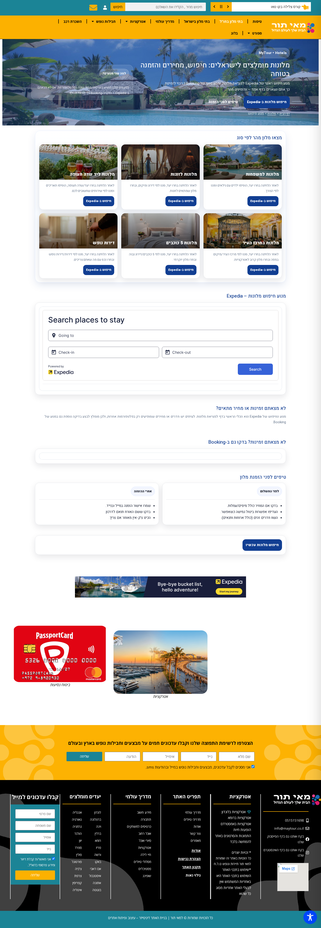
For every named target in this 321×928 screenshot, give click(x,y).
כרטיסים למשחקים (139, 826)
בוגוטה (96, 890)
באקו (98, 861)
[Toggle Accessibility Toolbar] (310, 917)
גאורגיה (77, 819)
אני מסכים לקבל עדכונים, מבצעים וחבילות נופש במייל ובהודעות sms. (198, 767)
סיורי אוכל (145, 840)
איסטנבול (95, 876)
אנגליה (77, 812)
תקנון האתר (191, 867)
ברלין (98, 833)
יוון (80, 840)
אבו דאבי (95, 868)
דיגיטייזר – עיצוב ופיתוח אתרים (129, 917)
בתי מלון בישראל (197, 21)
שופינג (147, 876)
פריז (98, 847)
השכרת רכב (72, 21)
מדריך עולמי (165, 21)
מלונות (271, 113)
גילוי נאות (193, 875)
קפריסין (77, 883)
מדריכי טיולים (192, 819)
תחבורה (146, 819)
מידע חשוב (144, 812)
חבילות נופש (106, 21)
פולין (79, 854)
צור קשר (195, 833)
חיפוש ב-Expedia (263, 201)
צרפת (78, 876)
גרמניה (77, 826)
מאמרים (196, 840)
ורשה (97, 854)
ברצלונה (95, 819)
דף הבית (284, 113)
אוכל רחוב (144, 833)
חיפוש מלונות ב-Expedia (266, 102)
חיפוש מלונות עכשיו (262, 544)
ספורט (257, 33)
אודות (197, 826)
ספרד (78, 847)
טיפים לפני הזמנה (223, 102)
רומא (98, 840)
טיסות (257, 21)
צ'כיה (78, 868)
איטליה (77, 890)
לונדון (97, 812)
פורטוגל (77, 861)
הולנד (78, 833)
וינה (98, 826)
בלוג (234, 33)
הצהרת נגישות (189, 858)
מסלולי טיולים (142, 861)
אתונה (97, 883)
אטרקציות (138, 21)
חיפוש (117, 6)
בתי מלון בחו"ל (231, 21)
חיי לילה (146, 854)
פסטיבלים (144, 868)
